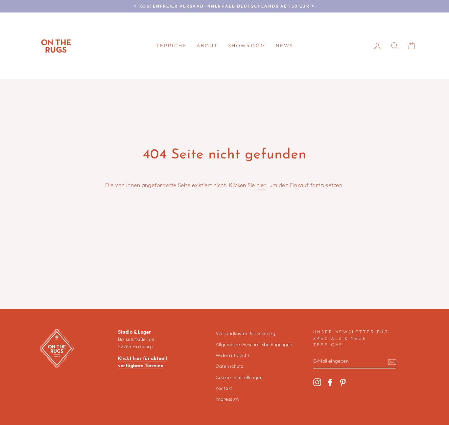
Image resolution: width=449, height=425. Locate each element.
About (207, 45)
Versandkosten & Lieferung (245, 333)
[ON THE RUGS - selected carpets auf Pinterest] (343, 382)
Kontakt (224, 388)
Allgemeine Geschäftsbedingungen (254, 344)
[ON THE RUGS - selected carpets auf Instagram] (317, 382)
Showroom (247, 45)
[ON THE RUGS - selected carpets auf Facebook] (330, 382)
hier (261, 184)
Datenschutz (229, 366)
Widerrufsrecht (232, 355)
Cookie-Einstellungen (239, 377)
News (284, 45)
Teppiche (171, 45)
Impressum (227, 399)
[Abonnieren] (392, 361)
